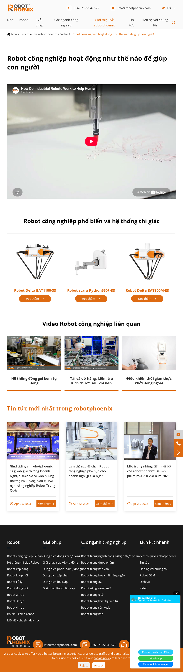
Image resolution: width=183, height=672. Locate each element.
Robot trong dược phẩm (97, 562)
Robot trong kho (92, 614)
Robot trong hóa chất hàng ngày (103, 575)
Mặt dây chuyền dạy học (23, 620)
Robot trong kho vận (95, 569)
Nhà (10, 20)
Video (64, 34)
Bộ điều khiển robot (20, 614)
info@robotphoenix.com (131, 8)
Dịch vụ (145, 582)
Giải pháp (52, 542)
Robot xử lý (14, 582)
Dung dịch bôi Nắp (55, 582)
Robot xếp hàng (17, 569)
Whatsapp (156, 658)
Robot (23, 20)
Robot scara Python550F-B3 (91, 290)
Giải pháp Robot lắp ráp (59, 588)
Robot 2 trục (15, 595)
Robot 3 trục (15, 601)
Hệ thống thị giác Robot (23, 562)
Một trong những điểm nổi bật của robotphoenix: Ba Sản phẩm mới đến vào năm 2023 (149, 471)
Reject (84, 665)
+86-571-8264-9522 (83, 8)
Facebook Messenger (156, 664)
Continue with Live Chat (156, 652)
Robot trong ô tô (92, 595)
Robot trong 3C (91, 582)
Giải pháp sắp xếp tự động (60, 562)
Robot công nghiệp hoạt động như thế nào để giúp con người (113, 34)
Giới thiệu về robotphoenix (39, 34)
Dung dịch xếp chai (55, 575)
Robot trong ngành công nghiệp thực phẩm (110, 556)
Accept (98, 665)
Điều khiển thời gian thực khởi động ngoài (149, 380)
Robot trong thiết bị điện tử (99, 601)
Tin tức (144, 562)
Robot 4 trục (15, 607)
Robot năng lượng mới (96, 588)
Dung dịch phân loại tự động (62, 569)
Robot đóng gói (17, 588)
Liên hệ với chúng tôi (153, 569)
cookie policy (102, 658)
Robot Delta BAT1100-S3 (35, 290)
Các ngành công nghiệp (103, 542)
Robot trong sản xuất (95, 607)
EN (169, 8)
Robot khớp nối (17, 575)
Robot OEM (147, 575)
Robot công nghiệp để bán (25, 556)
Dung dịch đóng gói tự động (61, 556)
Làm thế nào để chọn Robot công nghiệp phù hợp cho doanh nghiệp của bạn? (88, 471)
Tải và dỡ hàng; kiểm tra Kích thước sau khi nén (91, 380)
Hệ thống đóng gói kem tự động (34, 380)
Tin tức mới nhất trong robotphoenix (59, 408)
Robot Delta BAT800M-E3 (147, 290)
